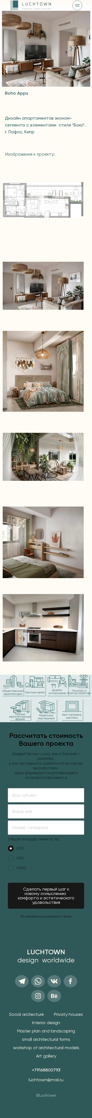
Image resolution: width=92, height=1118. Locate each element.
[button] (42, 78)
